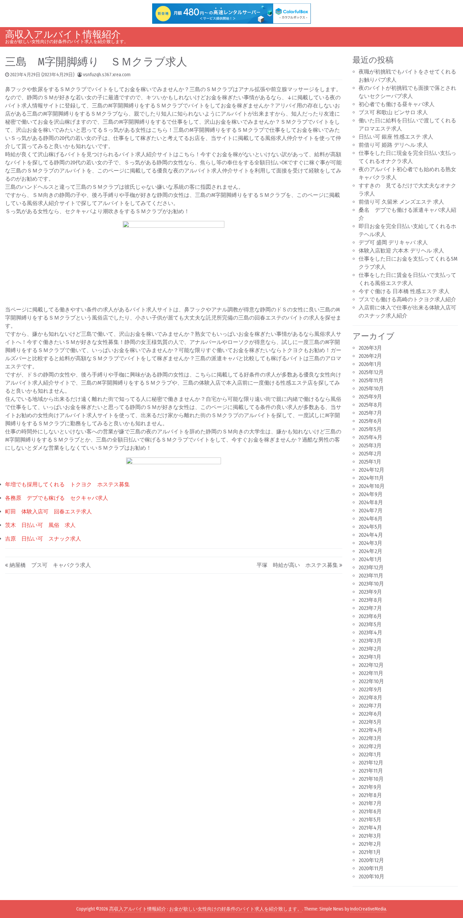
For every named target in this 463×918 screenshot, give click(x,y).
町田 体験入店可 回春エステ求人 (48, 511)
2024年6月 (371, 518)
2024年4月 (371, 535)
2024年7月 (371, 510)
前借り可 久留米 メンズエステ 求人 (401, 202)
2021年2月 (370, 844)
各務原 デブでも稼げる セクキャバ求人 (56, 498)
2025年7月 (370, 413)
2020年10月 (371, 876)
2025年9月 (370, 396)
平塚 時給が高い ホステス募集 (297, 565)
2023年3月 (370, 640)
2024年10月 (372, 486)
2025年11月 (371, 380)
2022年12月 (371, 665)
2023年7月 (370, 608)
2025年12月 (371, 372)
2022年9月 (370, 689)
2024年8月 (371, 502)
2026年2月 (370, 356)
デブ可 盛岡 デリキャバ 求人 (393, 242)
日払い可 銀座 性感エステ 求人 (396, 137)
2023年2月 (370, 649)
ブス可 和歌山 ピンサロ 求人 (393, 112)
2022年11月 (371, 673)
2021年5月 (370, 819)
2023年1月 (370, 657)
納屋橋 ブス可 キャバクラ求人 (50, 565)
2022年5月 (370, 722)
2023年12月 (371, 567)
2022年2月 (370, 746)
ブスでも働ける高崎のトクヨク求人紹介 (407, 299)
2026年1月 (370, 364)
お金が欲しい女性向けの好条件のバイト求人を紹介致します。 (235, 909)
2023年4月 (370, 632)
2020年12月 (371, 860)
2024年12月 (371, 470)
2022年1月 (370, 754)
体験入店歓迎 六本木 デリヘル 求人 (401, 250)
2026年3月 (370, 348)
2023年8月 (370, 600)
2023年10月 (371, 583)
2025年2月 (370, 453)
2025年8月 (370, 405)
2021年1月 (370, 852)
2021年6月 (370, 811)
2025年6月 (370, 421)
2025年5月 (370, 429)
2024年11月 (371, 478)
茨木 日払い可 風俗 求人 (40, 525)
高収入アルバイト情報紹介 (63, 34)
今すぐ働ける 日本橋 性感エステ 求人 (404, 291)
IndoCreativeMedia (368, 909)
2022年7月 (370, 705)
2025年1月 (370, 461)
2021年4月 (370, 827)
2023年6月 (370, 616)
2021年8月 (370, 795)
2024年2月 (370, 551)
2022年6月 (370, 714)
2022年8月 (370, 697)
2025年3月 (370, 445)
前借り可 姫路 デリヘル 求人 (393, 145)
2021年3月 (370, 836)
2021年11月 (371, 771)
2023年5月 (370, 624)
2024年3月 (370, 543)
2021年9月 (370, 787)
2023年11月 (371, 575)
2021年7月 (370, 803)
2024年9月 (371, 494)
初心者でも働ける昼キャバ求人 (397, 104)
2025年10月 (371, 388)
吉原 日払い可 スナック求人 (43, 538)
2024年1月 (370, 559)
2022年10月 (371, 681)
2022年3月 (370, 738)
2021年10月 (371, 779)
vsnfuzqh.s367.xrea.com (106, 75)
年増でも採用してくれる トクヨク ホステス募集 (67, 484)
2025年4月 (370, 437)
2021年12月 (371, 762)
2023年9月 (370, 592)
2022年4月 (370, 730)
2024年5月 (370, 527)
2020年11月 (371, 868)
